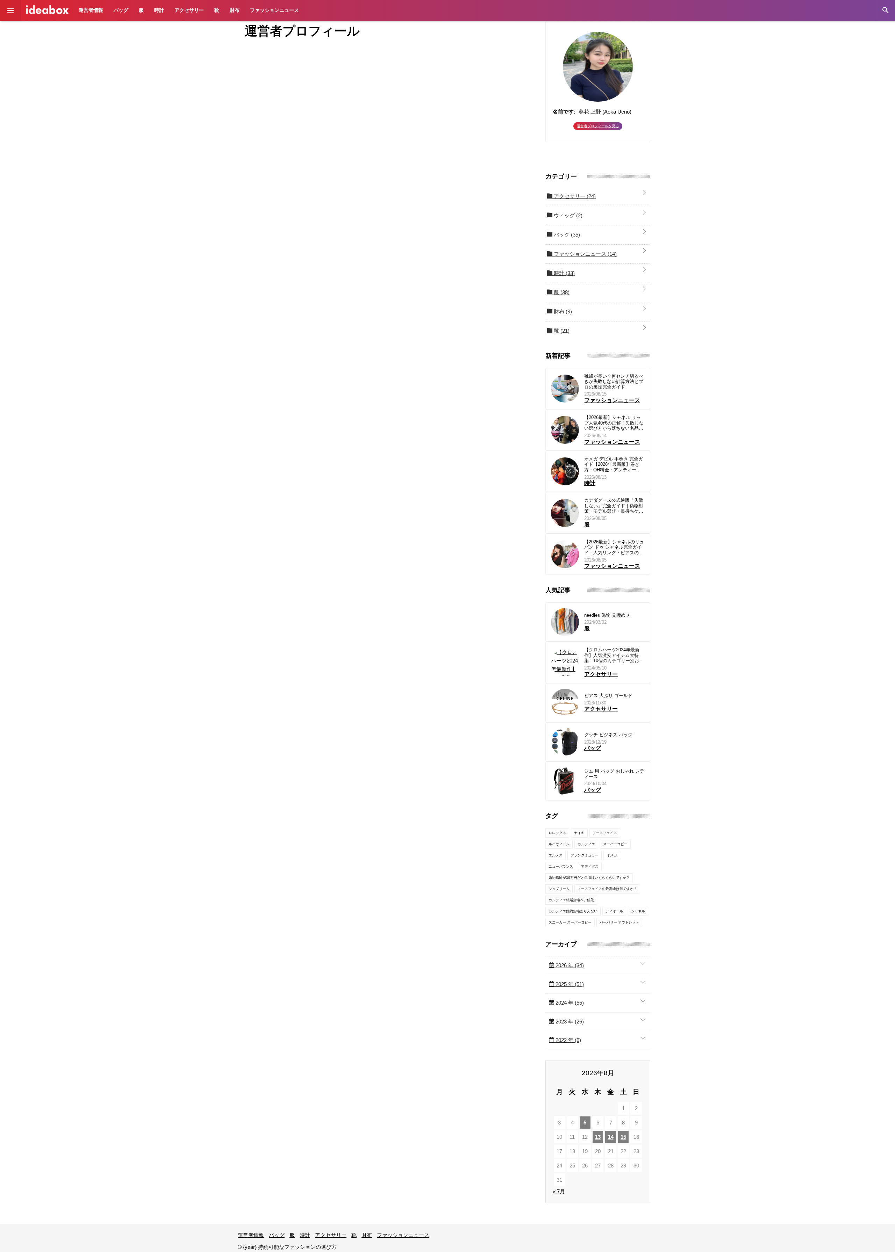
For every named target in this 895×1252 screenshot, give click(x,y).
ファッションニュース (274, 10)
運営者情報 (91, 10)
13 (598, 1137)
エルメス (556, 855)
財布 (234, 10)
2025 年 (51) (569, 984)
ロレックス (557, 833)
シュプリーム (559, 889)
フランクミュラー (585, 855)
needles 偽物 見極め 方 (607, 615)
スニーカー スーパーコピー (570, 922)
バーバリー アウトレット (619, 922)
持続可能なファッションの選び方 (47, 9)
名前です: (564, 112)
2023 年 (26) (569, 1022)
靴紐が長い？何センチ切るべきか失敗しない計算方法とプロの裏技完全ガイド (613, 382)
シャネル (638, 911)
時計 (159, 10)
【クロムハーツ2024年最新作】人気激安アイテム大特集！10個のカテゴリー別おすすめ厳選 (614, 655)
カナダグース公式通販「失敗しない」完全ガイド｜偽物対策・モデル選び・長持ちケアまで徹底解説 (613, 506)
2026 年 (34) (569, 965)
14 (611, 1137)
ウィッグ (567, 215)
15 (623, 1137)
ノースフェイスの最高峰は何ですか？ (607, 889)
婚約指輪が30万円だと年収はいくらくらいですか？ (589, 878)
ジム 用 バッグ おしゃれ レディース (614, 773)
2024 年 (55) (569, 1003)
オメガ (612, 855)
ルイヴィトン (559, 844)
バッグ (121, 10)
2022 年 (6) (567, 1040)
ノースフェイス (605, 833)
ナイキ (579, 833)
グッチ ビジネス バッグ (608, 734)
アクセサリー (189, 10)
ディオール (614, 911)
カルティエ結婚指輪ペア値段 (571, 900)
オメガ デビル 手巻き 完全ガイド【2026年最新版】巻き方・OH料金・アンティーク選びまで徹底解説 (613, 464)
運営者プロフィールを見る (598, 126)
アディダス (590, 866)
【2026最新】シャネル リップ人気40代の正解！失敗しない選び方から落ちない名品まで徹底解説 (614, 423)
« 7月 (559, 1191)
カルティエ (586, 844)
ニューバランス (561, 866)
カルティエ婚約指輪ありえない (573, 911)
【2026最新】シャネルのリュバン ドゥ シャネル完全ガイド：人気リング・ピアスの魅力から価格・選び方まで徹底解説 (614, 547)
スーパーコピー (615, 844)
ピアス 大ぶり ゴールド (608, 695)
